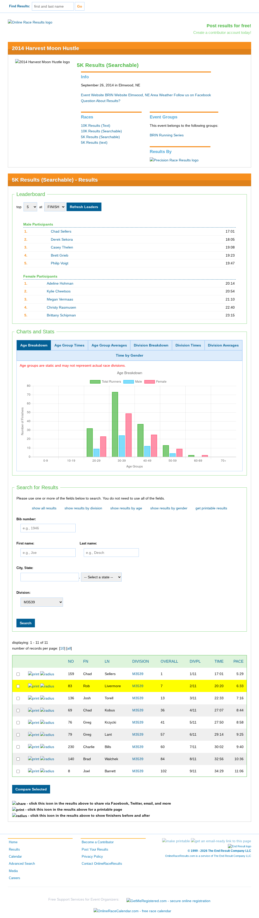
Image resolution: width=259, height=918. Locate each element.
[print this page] (176, 841)
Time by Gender (129, 355)
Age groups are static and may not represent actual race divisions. (73, 365)
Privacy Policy (92, 856)
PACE (238, 661)
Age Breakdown (34, 345)
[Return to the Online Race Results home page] (30, 22)
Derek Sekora (62, 239)
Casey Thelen (62, 247)
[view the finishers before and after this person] (47, 674)
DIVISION (140, 661)
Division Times (188, 345)
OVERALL (169, 661)
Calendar (15, 856)
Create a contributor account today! (222, 32)
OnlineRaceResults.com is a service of (208, 855)
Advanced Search (22, 863)
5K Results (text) (94, 142)
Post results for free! (229, 25)
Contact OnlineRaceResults (102, 863)
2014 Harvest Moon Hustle (45, 48)
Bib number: (26, 519)
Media (13, 871)
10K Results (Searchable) (101, 131)
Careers (14, 878)
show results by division (83, 508)
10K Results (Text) (95, 125)
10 (62, 648)
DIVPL (195, 661)
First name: (25, 543)
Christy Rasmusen (61, 307)
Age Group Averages (109, 345)
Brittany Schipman (61, 315)
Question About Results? (100, 101)
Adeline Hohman (60, 283)
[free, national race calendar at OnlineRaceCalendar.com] (132, 911)
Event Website (92, 95)
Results (14, 849)
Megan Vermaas (60, 299)
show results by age (126, 508)
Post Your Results (95, 849)
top (18, 207)
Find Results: (19, 6)
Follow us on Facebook (192, 95)
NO (71, 661)
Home (13, 842)
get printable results (211, 508)
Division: (23, 593)
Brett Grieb (59, 255)
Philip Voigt (59, 263)
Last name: (88, 543)
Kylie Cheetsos (59, 291)
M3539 (137, 674)
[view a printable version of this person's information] (33, 674)
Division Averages (223, 345)
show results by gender (168, 508)
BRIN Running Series (167, 135)
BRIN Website (116, 95)
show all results (44, 508)
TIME (219, 661)
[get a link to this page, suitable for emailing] (221, 841)
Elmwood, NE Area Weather (150, 95)
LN (107, 661)
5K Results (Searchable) (100, 137)
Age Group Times (69, 345)
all (69, 648)
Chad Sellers (61, 231)
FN (85, 661)
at (40, 207)
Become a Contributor (98, 842)
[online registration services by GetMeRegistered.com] (168, 899)
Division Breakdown (151, 345)
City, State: (24, 568)
